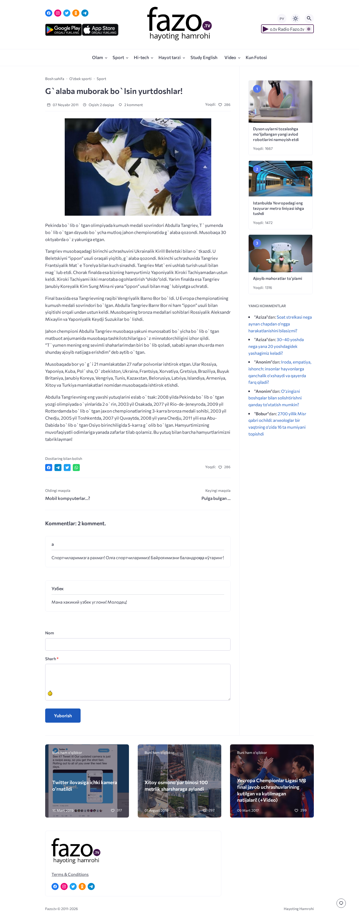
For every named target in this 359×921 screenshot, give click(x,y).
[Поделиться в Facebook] (48, 467)
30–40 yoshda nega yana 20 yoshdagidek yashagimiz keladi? (276, 346)
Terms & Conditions (70, 874)
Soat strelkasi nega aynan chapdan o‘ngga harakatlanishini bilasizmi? (280, 323)
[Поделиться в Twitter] (67, 467)
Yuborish (63, 715)
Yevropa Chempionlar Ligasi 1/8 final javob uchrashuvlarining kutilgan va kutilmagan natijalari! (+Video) (271, 790)
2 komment (133, 104)
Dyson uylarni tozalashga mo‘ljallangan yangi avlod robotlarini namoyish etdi (276, 134)
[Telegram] (84, 13)
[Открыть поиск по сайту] (309, 18)
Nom (49, 632)
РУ (282, 19)
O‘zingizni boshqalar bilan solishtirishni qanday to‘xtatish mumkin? (275, 397)
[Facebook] (48, 13)
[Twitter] (66, 13)
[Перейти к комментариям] (341, 903)
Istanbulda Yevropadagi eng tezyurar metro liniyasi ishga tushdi (278, 208)
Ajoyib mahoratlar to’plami (277, 278)
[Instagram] (57, 13)
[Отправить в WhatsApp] (76, 467)
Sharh (52, 658)
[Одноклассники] (75, 13)
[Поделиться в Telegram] (58, 467)
